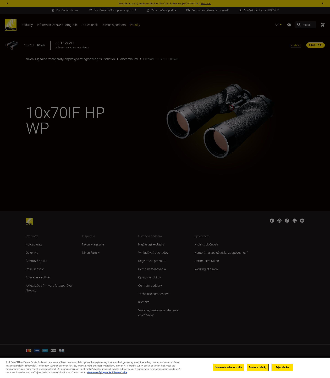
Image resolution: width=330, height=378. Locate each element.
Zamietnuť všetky (258, 367)
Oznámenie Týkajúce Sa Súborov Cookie (107, 372)
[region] (165, 367)
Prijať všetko (282, 367)
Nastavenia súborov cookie (228, 367)
